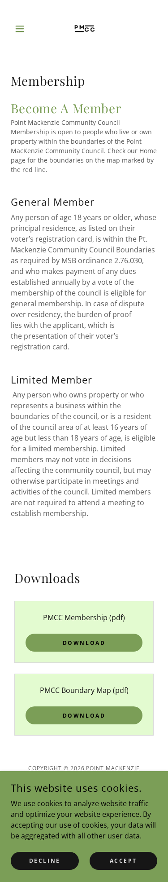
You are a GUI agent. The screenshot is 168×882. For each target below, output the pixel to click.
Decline (44, 860)
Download (84, 643)
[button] (22, 29)
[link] (84, 29)
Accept (123, 860)
